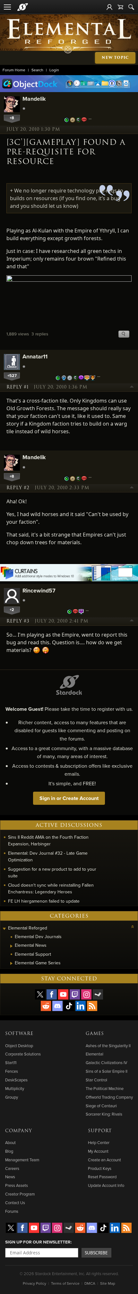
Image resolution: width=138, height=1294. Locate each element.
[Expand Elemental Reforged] (4, 929)
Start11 (10, 1062)
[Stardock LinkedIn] (80, 1006)
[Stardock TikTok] (69, 1006)
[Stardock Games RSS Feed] (92, 1006)
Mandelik (34, 99)
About (10, 1142)
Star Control (96, 1080)
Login (54, 70)
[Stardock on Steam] (98, 994)
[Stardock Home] (22, 7)
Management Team (22, 1160)
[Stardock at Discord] (57, 1006)
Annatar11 (34, 356)
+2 (12, 610)
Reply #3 (18, 621)
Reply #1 (17, 387)
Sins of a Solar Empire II (106, 1071)
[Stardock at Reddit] (46, 1006)
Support (100, 1131)
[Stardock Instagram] (86, 994)
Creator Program (20, 1194)
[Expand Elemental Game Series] (11, 963)
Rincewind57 (39, 590)
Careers (12, 1168)
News (10, 1177)
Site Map (107, 1283)
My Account (98, 1151)
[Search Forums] (131, 7)
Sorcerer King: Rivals (104, 1114)
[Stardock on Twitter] (40, 994)
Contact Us (15, 1202)
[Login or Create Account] (109, 7)
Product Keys (99, 1168)
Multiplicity (14, 1088)
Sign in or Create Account (69, 798)
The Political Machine (105, 1088)
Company (18, 1131)
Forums (11, 1211)
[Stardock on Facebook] (51, 994)
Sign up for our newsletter (38, 1242)
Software (19, 1034)
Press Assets (16, 1185)
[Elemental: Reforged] (69, 35)
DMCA (89, 1283)
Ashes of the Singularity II (108, 1045)
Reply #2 (18, 488)
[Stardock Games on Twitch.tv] (75, 994)
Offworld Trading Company (109, 1097)
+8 (12, 118)
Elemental (94, 1054)
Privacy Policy (34, 1283)
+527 (12, 376)
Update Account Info (106, 1185)
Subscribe (96, 1253)
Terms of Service (65, 1283)
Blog (9, 1151)
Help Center (98, 1142)
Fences (11, 1071)
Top (132, 387)
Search (37, 70)
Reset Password (102, 1177)
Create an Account (104, 1160)
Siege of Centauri (101, 1106)
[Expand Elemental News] (11, 946)
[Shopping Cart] (120, 7)
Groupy (11, 1097)
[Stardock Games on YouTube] (63, 994)
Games (95, 1034)
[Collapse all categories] (132, 926)
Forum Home (14, 70)
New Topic (115, 57)
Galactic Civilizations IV (106, 1062)
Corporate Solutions (23, 1054)
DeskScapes (16, 1080)
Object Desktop (19, 1045)
